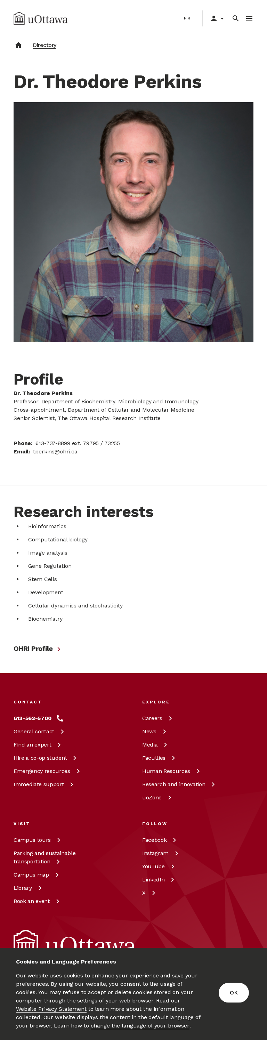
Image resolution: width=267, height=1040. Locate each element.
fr (187, 18)
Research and (173, 784)
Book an (32, 901)
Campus (32, 840)
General (34, 731)
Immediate (39, 784)
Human (166, 771)
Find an (32, 744)
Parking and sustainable (44, 857)
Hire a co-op (40, 758)
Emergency (42, 771)
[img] (41, 18)
